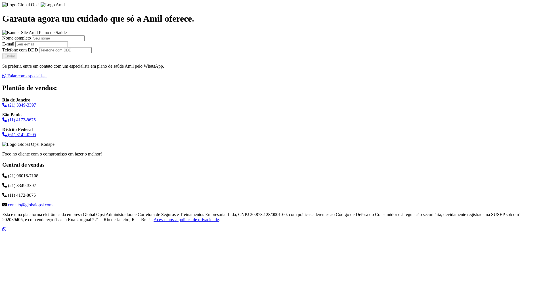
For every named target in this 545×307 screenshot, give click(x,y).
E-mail (8, 44)
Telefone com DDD (20, 49)
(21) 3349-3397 (21, 105)
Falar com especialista (26, 75)
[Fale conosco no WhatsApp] (4, 229)
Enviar (10, 56)
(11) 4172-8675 (21, 119)
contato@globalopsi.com (30, 204)
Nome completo (16, 38)
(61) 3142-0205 (21, 134)
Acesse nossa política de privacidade (186, 219)
